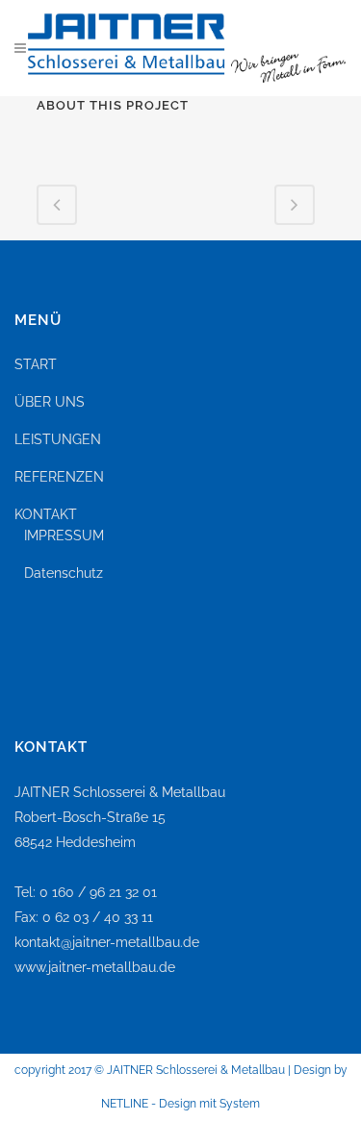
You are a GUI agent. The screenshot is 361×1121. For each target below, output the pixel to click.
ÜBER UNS (49, 402)
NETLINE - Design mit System (180, 1103)
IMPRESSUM (64, 535)
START (35, 364)
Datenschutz (63, 573)
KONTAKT (45, 514)
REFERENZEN (59, 477)
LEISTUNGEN (57, 439)
